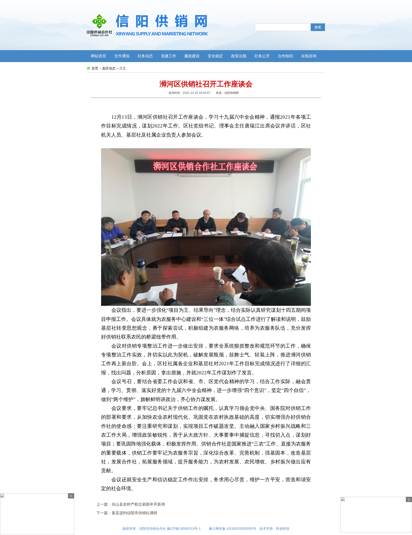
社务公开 (262, 56)
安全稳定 (215, 56)
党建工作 (168, 56)
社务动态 (145, 56)
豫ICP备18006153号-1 (184, 528)
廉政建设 (192, 56)
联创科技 (282, 528)
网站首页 (98, 56)
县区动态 (108, 68)
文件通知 (121, 56)
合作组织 (285, 56)
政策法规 (238, 56)
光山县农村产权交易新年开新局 (138, 504)
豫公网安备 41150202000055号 (232, 528)
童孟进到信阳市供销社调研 (134, 513)
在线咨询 (308, 56)
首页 (95, 68)
